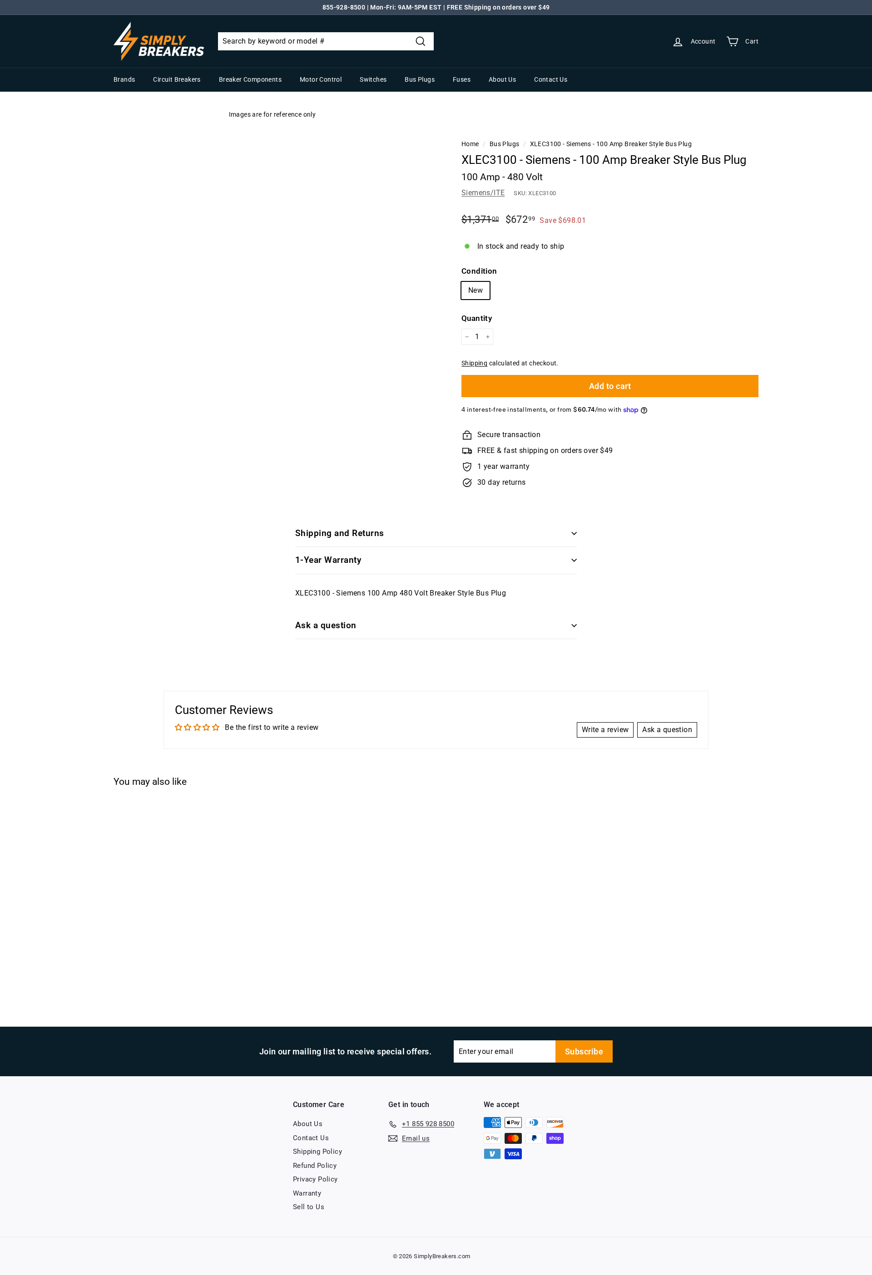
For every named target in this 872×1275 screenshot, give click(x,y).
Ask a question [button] (667, 729)
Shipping (474, 363)
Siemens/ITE (483, 192)
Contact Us (550, 79)
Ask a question (326, 625)
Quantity (476, 318)
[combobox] (326, 41)
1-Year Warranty (328, 560)
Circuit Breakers (176, 79)
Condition (479, 271)
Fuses (462, 79)
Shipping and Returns (339, 533)
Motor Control (321, 79)
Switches (373, 79)
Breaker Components (250, 79)
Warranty (307, 1193)
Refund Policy (315, 1166)
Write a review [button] (605, 729)
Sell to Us (308, 1207)
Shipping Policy (317, 1151)
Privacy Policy (315, 1179)
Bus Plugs (420, 79)
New (475, 290)
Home (470, 144)
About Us (502, 79)
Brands (124, 79)
